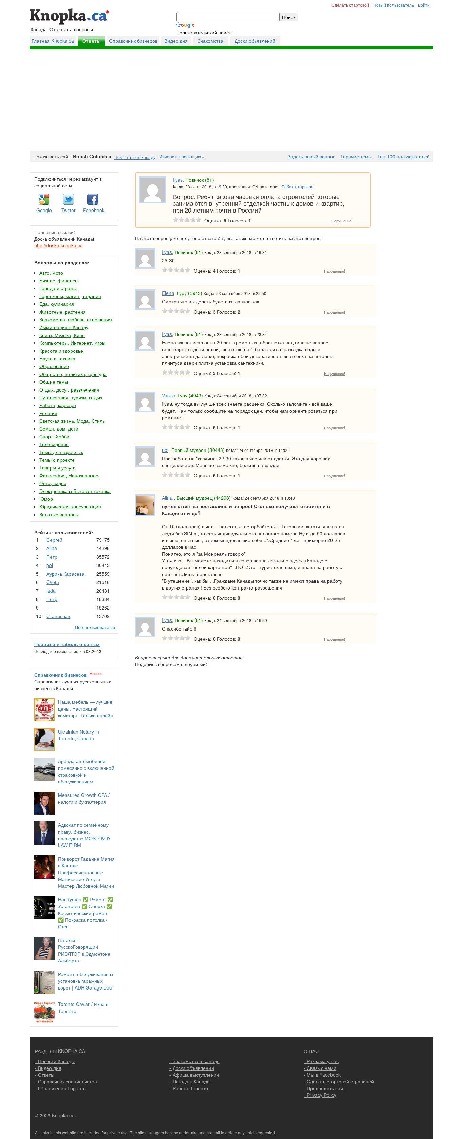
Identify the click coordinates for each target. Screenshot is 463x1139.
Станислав (58, 616)
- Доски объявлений (191, 1067)
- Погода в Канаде (189, 1081)
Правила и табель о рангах (67, 644)
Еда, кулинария (56, 303)
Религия (48, 412)
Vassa (168, 395)
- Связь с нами (320, 1067)
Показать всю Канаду (134, 157)
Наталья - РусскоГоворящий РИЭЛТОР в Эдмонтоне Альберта (84, 950)
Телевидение (54, 444)
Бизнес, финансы (58, 280)
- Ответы (44, 1074)
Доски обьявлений (255, 40)
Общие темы (53, 381)
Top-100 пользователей (403, 156)
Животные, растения (62, 311)
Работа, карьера (57, 405)
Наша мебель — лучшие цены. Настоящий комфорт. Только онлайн (85, 708)
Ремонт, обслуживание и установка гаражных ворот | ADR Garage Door (86, 981)
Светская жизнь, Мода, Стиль (72, 420)
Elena (168, 292)
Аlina (51, 548)
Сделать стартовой (350, 5)
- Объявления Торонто (60, 1088)
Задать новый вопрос (311, 156)
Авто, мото (51, 272)
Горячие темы (356, 156)
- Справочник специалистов (66, 1081)
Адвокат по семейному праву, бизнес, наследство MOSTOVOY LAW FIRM (84, 834)
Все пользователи (95, 627)
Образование (54, 366)
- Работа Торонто (188, 1088)
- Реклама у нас (321, 1061)
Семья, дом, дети (58, 428)
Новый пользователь (393, 5)
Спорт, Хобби (54, 436)
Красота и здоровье (61, 350)
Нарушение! (342, 220)
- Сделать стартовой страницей (339, 1081)
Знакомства (210, 40)
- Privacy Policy (320, 1095)
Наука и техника (57, 358)
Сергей (54, 539)
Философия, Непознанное (68, 475)
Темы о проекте (57, 459)
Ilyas (178, 179)
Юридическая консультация (70, 506)
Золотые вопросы (59, 514)
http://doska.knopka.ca (58, 245)
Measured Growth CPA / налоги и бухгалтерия (84, 798)
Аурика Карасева (65, 573)
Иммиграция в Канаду (63, 327)
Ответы (91, 41)
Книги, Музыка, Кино (62, 335)
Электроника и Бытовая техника (75, 490)
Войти (424, 5)
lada (51, 590)
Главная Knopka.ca (53, 40)
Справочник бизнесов (133, 40)
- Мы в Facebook (322, 1074)
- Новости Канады (55, 1061)
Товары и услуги (57, 467)
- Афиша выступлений (194, 1074)
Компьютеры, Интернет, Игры (72, 342)
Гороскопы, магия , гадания (70, 296)
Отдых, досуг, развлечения (69, 389)
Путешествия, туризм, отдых (70, 397)
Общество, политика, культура (73, 374)
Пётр (51, 556)
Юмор (46, 498)
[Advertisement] (231, 100)
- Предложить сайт (324, 1088)
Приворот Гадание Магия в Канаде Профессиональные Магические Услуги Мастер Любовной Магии (86, 872)
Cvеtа (52, 582)
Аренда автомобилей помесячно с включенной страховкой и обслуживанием (86, 771)
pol (49, 565)
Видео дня (176, 40)
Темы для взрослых (61, 451)
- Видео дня (48, 1067)
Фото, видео (52, 483)
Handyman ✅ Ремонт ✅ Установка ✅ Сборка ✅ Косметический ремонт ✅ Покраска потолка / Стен (85, 913)
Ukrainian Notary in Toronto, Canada (78, 735)
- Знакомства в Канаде (194, 1061)
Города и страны (58, 288)
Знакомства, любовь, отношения (75, 319)
